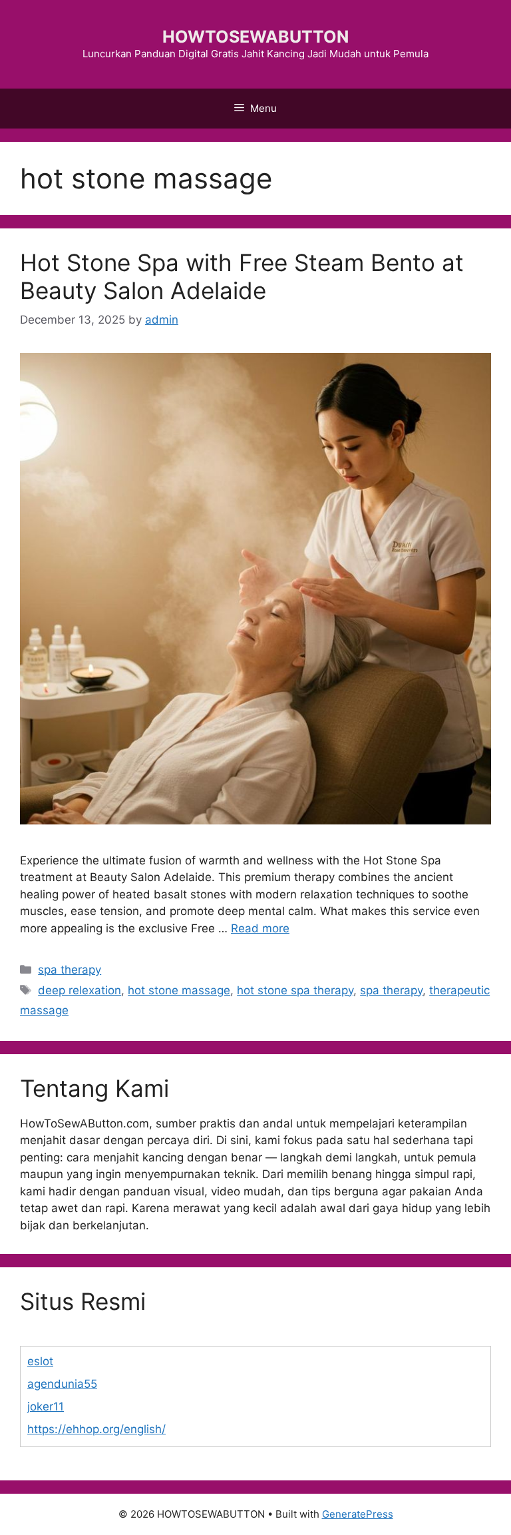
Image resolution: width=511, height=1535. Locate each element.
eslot (40, 1361)
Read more (260, 928)
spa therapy (69, 969)
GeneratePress (357, 1514)
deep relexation (79, 990)
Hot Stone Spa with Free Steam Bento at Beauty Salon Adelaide (242, 276)
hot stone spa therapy (295, 990)
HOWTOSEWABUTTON (255, 37)
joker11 (45, 1406)
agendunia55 (62, 1383)
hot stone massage (179, 990)
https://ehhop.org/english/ (96, 1429)
